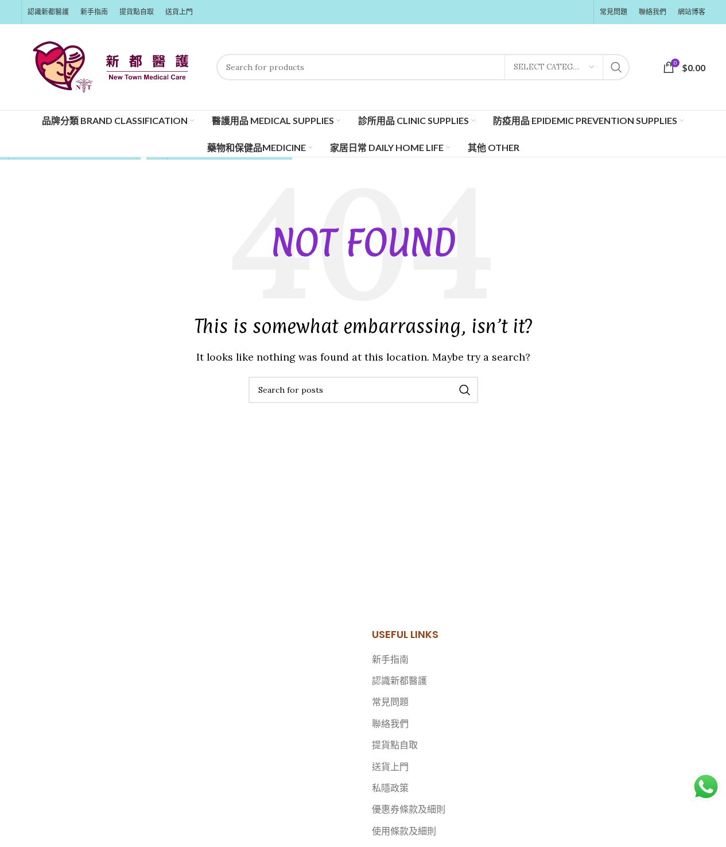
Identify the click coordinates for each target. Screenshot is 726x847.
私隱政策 (390, 788)
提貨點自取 (395, 745)
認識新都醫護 (399, 680)
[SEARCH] (616, 67)
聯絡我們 (390, 723)
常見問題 (390, 701)
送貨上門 (390, 766)
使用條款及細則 (404, 831)
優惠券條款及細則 (408, 809)
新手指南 (390, 659)
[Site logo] (113, 66)
